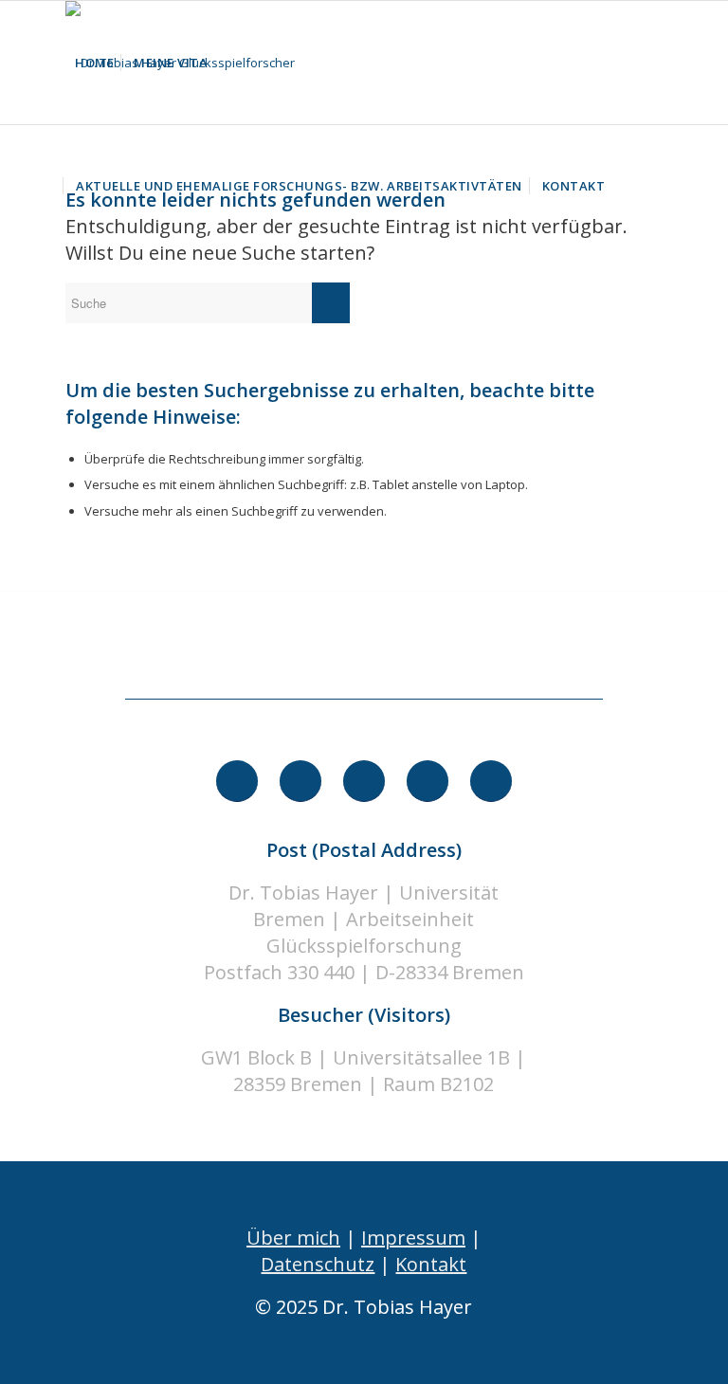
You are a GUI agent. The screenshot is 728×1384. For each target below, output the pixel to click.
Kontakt (430, 1264)
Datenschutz (317, 1264)
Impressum (413, 1237)
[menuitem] (94, 62)
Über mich (293, 1237)
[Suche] (630, 185)
